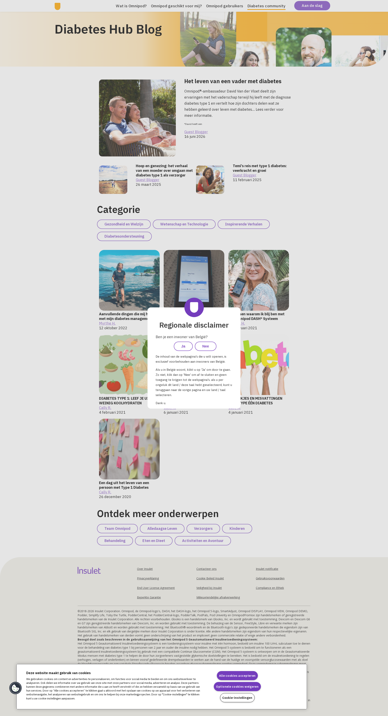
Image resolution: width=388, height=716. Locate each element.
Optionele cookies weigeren (237, 686)
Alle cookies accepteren (237, 676)
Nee (205, 346)
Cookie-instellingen (237, 698)
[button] (15, 688)
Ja (183, 346)
